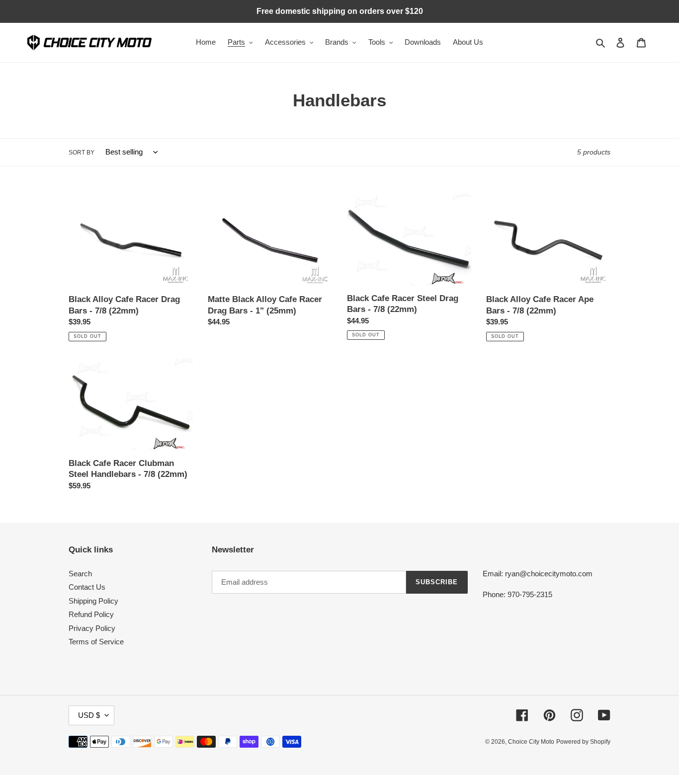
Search (80, 573)
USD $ (89, 715)
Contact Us (87, 587)
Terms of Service (96, 641)
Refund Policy (91, 614)
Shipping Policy (93, 601)
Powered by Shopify (583, 741)
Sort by (81, 152)
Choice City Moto (531, 741)
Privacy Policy (92, 628)
